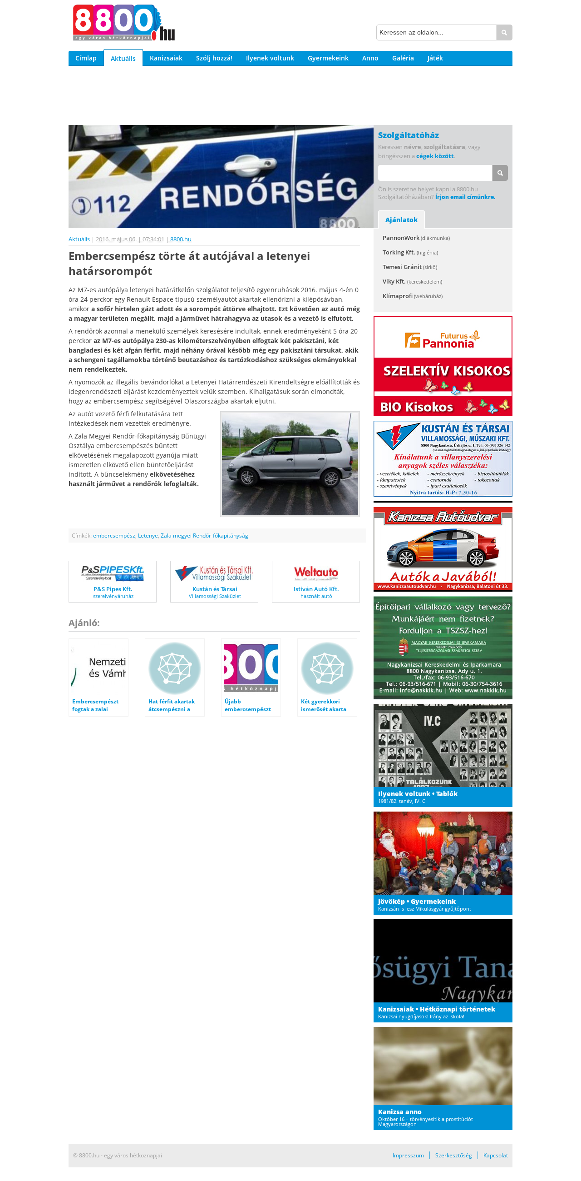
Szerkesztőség (453, 1155)
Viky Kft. (412, 281)
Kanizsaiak (166, 58)
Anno (370, 58)
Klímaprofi (413, 296)
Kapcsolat (495, 1155)
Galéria (403, 58)
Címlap (86, 58)
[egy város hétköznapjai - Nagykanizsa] (124, 24)
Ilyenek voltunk (270, 58)
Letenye (148, 535)
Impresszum (408, 1155)
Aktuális (123, 58)
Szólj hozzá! (214, 58)
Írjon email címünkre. (465, 197)
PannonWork (416, 238)
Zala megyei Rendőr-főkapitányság (204, 535)
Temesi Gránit (410, 267)
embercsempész (114, 535)
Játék (435, 58)
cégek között (435, 156)
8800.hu (181, 239)
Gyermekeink (328, 58)
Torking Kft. (410, 252)
